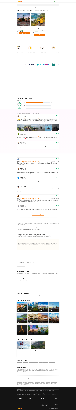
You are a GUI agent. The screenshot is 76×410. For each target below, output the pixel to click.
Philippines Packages (25, 384)
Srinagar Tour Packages (20, 395)
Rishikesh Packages (26, 371)
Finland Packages (19, 382)
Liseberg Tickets (25, 280)
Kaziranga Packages (20, 370)
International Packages (25, 388)
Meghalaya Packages (49, 369)
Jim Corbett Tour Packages (54, 394)
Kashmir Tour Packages (32, 390)
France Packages (48, 383)
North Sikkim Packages (50, 370)
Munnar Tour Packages (33, 394)
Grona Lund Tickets (19, 280)
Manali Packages (25, 370)
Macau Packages (53, 383)
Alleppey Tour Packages (26, 395)
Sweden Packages (42, 383)
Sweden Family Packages (36, 295)
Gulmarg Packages (26, 372)
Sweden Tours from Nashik (37, 265)
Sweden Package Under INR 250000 (53, 273)
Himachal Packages (31, 370)
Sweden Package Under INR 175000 (32, 273)
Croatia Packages (19, 384)
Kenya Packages (25, 381)
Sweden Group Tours (44, 295)
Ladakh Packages (55, 369)
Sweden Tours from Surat (45, 265)
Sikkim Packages (31, 369)
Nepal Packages (37, 383)
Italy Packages (48, 382)
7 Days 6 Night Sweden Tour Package (44, 256)
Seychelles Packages (20, 383)
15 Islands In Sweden (32, 362)
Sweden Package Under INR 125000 (21, 273)
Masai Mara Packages (54, 382)
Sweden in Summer (19, 362)
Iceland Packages (56, 381)
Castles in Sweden (25, 362)
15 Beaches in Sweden (52, 362)
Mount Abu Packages (20, 372)
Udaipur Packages (38, 371)
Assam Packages (32, 372)
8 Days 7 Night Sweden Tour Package (33, 256)
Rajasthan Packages (37, 369)
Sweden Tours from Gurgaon (21, 266)
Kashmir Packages (42, 369)
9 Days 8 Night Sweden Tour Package (22, 256)
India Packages (19, 388)
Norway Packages (25, 382)
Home (17, 7)
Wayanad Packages (19, 371)
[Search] (52, 1)
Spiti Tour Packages (25, 390)
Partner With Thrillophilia (44, 404)
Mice (49, 1)
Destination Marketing (44, 405)
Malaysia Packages (19, 381)
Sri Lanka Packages (37, 381)
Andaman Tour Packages (52, 390)
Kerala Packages (25, 369)
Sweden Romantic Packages (21, 295)
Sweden (20, 7)
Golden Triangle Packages (45, 371)
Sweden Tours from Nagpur (53, 265)
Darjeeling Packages (38, 370)
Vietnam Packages (43, 381)
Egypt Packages (32, 383)
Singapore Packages (31, 381)
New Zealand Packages (50, 381)
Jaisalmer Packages (32, 371)
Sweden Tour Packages (25, 7)
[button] (18, 19)
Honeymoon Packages (32, 388)
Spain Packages (43, 382)
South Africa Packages (31, 382)
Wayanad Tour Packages (26, 394)
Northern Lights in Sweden (39, 362)
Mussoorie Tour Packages (46, 394)
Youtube (57, 404)
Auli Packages (51, 371)
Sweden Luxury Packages (29, 295)
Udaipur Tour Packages (20, 394)
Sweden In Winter (45, 362)
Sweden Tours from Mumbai (29, 265)
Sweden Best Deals (50, 295)
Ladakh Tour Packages (20, 390)
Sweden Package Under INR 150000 (42, 273)
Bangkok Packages (26, 383)
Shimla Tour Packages (40, 394)
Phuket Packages (37, 382)
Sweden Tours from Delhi (20, 265)
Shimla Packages (43, 370)
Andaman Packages (20, 369)
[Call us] (18, 33)
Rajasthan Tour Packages (39, 390)
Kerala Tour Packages (45, 390)
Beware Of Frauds (20, 404)
